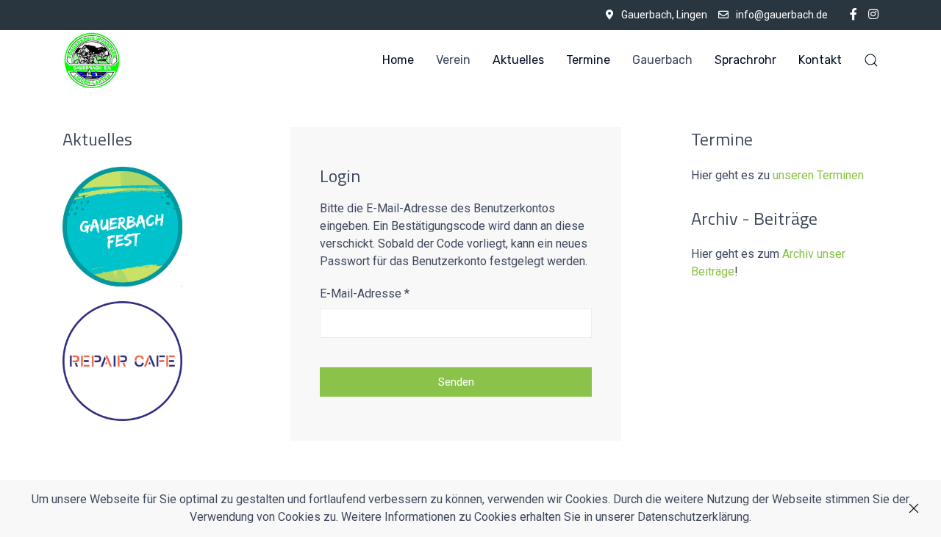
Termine (588, 60)
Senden (456, 382)
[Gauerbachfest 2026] (122, 225)
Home (398, 60)
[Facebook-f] (853, 15)
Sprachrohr (745, 60)
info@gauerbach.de (782, 15)
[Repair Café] (122, 360)
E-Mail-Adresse (364, 293)
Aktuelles (518, 60)
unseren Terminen (818, 175)
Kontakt (820, 60)
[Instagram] (873, 15)
